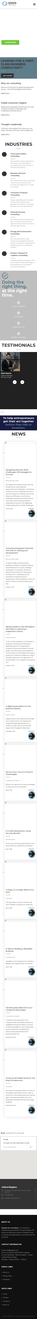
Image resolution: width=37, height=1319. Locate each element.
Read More (31, 508)
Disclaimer (6, 1279)
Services (5, 1297)
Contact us (6, 1301)
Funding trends (10, 957)
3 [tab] (3, 412)
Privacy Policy (7, 1276)
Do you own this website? (9, 1147)
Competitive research (13, 780)
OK (30, 1147)
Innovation (12, 637)
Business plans (14, 480)
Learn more (10, 42)
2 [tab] (1, 412)
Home (5, 1294)
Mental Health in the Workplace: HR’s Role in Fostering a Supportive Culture (20, 629)
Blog (7, 480)
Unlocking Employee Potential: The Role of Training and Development (19, 550)
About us (6, 1272)
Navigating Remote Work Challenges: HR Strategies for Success (19, 472)
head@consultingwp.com (12, 1198)
